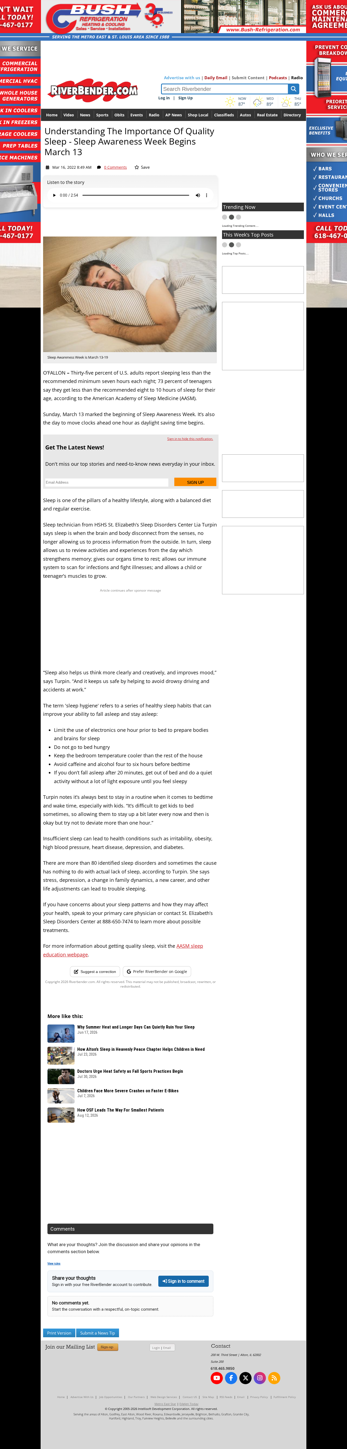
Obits (119, 114)
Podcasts (278, 77)
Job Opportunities (110, 1397)
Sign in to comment (185, 1281)
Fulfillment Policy (285, 1397)
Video (68, 114)
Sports (102, 114)
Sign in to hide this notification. (190, 438)
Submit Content (248, 77)
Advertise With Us (82, 1397)
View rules (53, 1263)
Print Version (59, 1333)
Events (136, 114)
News (85, 114)
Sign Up (185, 97)
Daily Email (215, 77)
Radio (297, 77)
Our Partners (136, 1397)
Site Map (208, 1397)
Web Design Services (163, 1397)
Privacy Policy (259, 1397)
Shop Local (198, 114)
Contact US (190, 1397)
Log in (164, 97)
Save (145, 167)
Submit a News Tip (97, 1333)
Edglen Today (188, 1404)
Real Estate (267, 114)
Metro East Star (165, 1404)
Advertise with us (182, 77)
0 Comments (115, 167)
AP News (173, 114)
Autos (245, 114)
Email (167, 1348)
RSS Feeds (226, 1397)
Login (156, 1348)
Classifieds (224, 114)
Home (51, 114)
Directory (292, 114)
